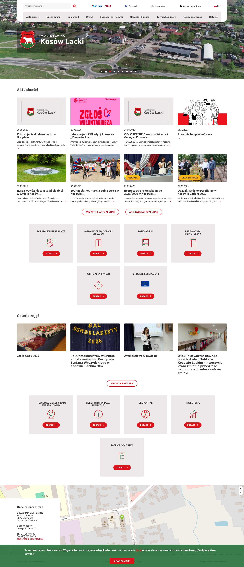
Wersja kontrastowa (192, 6)
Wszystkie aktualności (100, 212)
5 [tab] (127, 71)
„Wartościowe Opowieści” (141, 355)
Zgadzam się (122, 561)
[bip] (108, 6)
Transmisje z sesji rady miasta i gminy (51, 404)
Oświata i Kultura (139, 15)
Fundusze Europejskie (146, 274)
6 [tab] (131, 71)
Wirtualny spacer (98, 274)
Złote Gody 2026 (28, 355)
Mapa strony (160, 6)
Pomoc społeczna (192, 15)
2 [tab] (114, 71)
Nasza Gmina (53, 15)
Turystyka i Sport (166, 15)
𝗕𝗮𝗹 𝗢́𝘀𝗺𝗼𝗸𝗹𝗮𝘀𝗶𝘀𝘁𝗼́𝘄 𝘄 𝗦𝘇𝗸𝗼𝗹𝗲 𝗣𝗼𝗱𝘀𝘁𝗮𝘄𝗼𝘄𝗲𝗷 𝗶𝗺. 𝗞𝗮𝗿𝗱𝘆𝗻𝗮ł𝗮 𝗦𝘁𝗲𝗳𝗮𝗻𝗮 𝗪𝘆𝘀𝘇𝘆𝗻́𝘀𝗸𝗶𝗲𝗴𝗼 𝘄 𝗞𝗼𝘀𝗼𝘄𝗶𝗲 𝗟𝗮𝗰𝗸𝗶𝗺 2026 (92, 361)
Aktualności (32, 17)
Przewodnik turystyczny (193, 232)
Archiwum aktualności (143, 212)
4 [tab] (122, 71)
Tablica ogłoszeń (122, 445)
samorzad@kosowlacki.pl (30, 539)
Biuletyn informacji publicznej (98, 404)
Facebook (133, 6)
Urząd (89, 15)
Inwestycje (193, 403)
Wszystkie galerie (122, 383)
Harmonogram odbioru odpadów (98, 232)
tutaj (139, 550)
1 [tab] (110, 71)
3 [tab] (118, 71)
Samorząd (73, 15)
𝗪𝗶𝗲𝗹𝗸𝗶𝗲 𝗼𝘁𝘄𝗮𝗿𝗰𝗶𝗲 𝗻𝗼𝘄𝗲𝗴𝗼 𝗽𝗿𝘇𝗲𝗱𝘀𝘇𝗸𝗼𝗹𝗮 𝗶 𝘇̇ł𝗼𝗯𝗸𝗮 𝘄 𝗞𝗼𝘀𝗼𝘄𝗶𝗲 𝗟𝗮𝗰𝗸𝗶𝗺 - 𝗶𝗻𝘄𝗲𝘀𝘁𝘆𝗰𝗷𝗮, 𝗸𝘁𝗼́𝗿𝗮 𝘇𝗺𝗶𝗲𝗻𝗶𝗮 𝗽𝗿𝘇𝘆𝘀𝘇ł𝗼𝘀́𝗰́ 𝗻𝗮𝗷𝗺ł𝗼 (200, 364)
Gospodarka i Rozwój (111, 15)
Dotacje (213, 15)
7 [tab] (135, 71)
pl (217, 6)
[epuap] (97, 6)
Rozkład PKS (145, 231)
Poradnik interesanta (51, 231)
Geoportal (145, 403)
